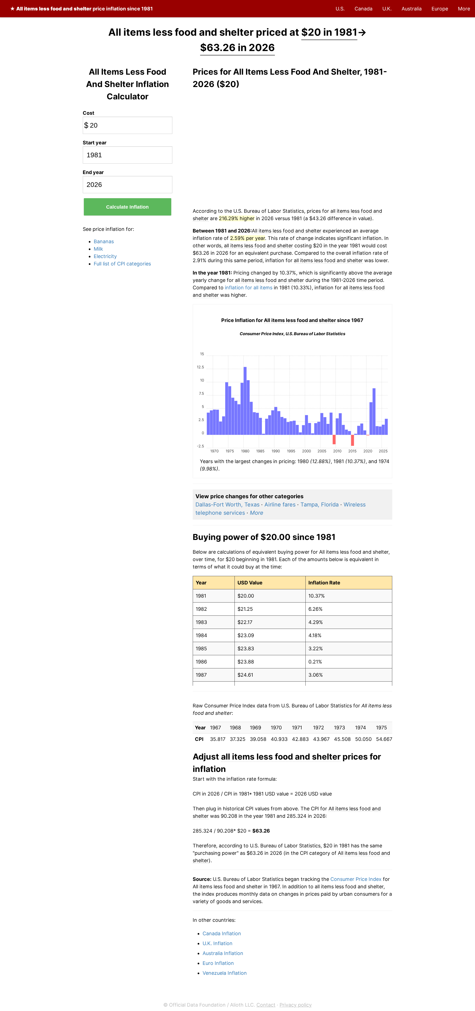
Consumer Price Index (356, 879)
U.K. (387, 9)
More (464, 9)
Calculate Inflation (127, 207)
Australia (412, 9)
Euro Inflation (218, 963)
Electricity (105, 256)
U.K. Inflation (218, 943)
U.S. (340, 9)
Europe (440, 9)
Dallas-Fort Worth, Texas (227, 504)
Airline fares (280, 504)
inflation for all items (248, 287)
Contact (265, 1005)
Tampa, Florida (319, 504)
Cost (88, 113)
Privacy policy (296, 1005)
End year (93, 172)
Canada (363, 9)
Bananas (104, 241)
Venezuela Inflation (225, 973)
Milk (98, 249)
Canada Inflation (222, 933)
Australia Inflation (223, 953)
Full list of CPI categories (122, 264)
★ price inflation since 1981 (81, 9)
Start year (94, 142)
